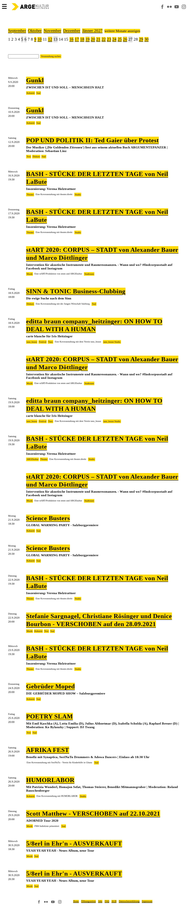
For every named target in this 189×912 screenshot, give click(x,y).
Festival (42, 342)
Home (76, 901)
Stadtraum (89, 274)
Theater (30, 194)
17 (77, 39)
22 (104, 39)
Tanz (50, 342)
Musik (30, 274)
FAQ (107, 901)
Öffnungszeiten (88, 901)
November (52, 30)
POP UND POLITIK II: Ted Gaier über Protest (92, 140)
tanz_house (32, 342)
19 (87, 39)
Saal (38, 93)
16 (71, 39)
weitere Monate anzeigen (122, 31)
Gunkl (35, 80)
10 (39, 39)
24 (114, 39)
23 (109, 39)
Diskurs (36, 156)
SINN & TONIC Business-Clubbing (75, 291)
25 (120, 39)
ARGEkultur (32, 459)
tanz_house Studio (111, 342)
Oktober (35, 30)
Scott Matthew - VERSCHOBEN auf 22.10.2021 (93, 813)
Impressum (147, 901)
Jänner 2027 (92, 30)
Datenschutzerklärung (129, 901)
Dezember (71, 30)
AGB (113, 901)
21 (98, 39)
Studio (78, 194)
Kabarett (31, 93)
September (17, 30)
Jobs (100, 901)
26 (125, 39)
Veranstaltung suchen (51, 56)
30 (146, 39)
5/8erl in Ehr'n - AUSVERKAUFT (74, 843)
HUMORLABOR (50, 780)
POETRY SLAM (49, 716)
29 (141, 39)
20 (93, 39)
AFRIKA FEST (47, 749)
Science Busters (48, 518)
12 (50, 39)
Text (29, 156)
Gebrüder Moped (50, 686)
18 (82, 39)
